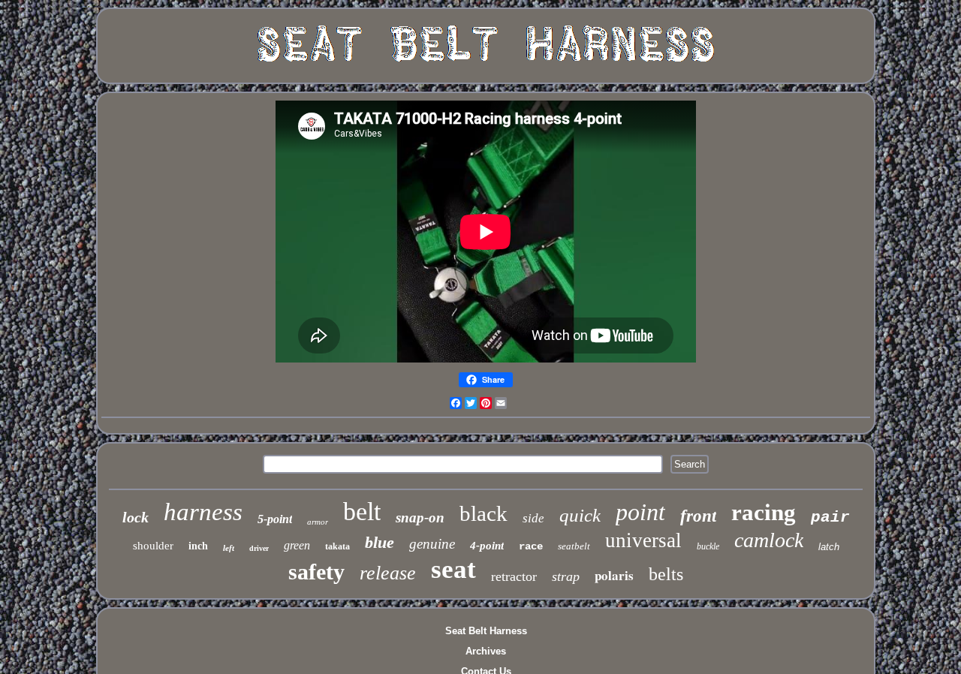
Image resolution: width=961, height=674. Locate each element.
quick (580, 515)
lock (135, 517)
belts (666, 574)
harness (203, 511)
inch (198, 546)
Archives (485, 651)
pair (830, 517)
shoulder (153, 546)
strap (566, 576)
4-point (487, 546)
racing (763, 512)
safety (316, 571)
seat (453, 569)
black (483, 513)
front (698, 516)
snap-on (420, 517)
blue (379, 542)
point (640, 511)
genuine (432, 544)
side (533, 518)
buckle (708, 546)
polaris (614, 575)
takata (337, 546)
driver (259, 548)
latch (828, 546)
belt (362, 511)
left (228, 547)
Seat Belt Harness (486, 630)
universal (643, 540)
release (388, 573)
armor (317, 521)
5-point (275, 519)
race (531, 546)
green (297, 545)
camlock (768, 540)
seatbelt (574, 546)
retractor (514, 576)
